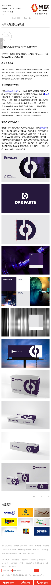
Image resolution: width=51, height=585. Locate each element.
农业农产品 (5, 559)
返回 (33, 496)
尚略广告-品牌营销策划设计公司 (17, 575)
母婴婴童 (25, 559)
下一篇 (47, 496)
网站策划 (46, 546)
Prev (26, 18)
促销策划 (21, 549)
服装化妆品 (15, 559)
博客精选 (31, 553)
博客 (24, 553)
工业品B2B (38, 563)
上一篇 (40, 496)
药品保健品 (12, 566)
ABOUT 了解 (6, 8)
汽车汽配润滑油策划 (12, 24)
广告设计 (13, 549)
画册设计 (6, 549)
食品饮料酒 (43, 559)
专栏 (20, 553)
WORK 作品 (6, 5)
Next (30, 18)
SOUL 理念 (17, 8)
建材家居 (29, 563)
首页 (2, 546)
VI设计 (31, 546)
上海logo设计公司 (12, 91)
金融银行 (5, 563)
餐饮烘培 (33, 559)
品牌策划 (9, 546)
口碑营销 (44, 549)
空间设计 (28, 549)
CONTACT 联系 (7, 11)
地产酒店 (14, 563)
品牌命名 (17, 546)
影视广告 (5, 553)
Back (14, 18)
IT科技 (21, 563)
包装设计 (43, 127)
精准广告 (36, 549)
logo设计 (24, 546)
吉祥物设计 (13, 553)
